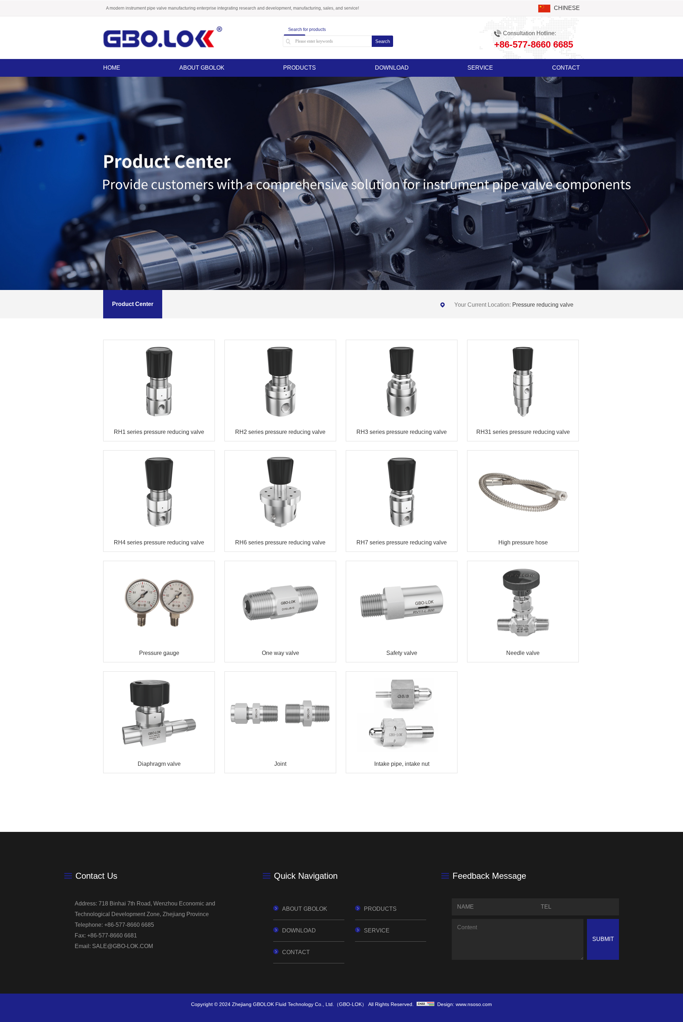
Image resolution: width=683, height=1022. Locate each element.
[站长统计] (425, 1004)
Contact (566, 68)
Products (299, 68)
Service (480, 68)
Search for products (307, 29)
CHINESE (567, 8)
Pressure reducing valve (542, 305)
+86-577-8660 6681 (112, 935)
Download (392, 68)
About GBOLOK (201, 68)
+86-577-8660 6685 (129, 925)
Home (111, 68)
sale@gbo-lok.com (122, 946)
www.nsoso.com (474, 1004)
